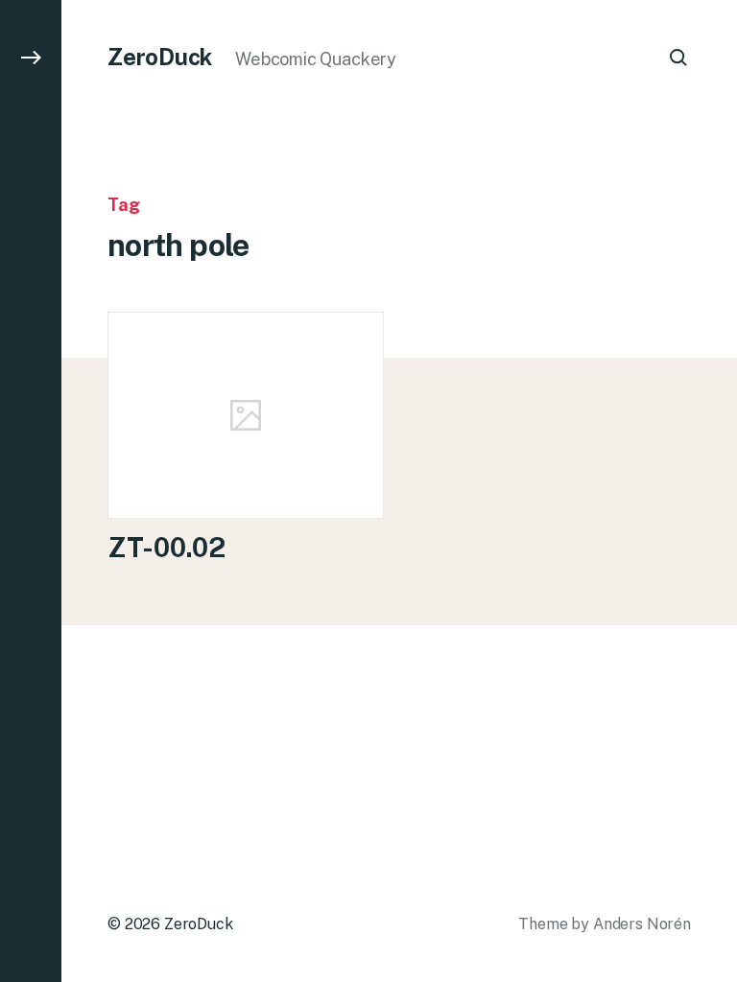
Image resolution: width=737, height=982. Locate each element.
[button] (30, 491)
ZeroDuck (159, 56)
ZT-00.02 (166, 547)
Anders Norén (642, 924)
